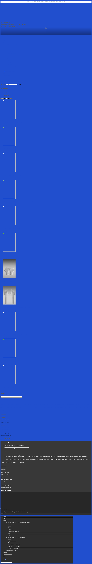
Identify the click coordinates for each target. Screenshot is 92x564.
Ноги (9, 55)
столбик (74, 407)
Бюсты (9, 47)
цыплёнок (83, 407)
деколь (63, 404)
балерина (18, 404)
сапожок (61, 407)
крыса (9, 407)
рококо (47, 407)
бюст (38, 404)
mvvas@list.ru (4, 429)
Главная (5, 38)
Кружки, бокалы (11, 62)
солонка (69, 407)
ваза (41, 404)
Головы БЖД (10, 51)
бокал (29, 404)
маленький (20, 407)
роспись (50, 407)
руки (54, 407)
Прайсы (4, 73)
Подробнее (6, 126)
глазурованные (45, 404)
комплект (86, 404)
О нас (4, 40)
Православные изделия (13, 66)
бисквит (25, 404)
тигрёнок (79, 407)
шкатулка (4, 410)
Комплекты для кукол (12, 53)
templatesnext (29, 512)
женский (72, 404)
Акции (4, 78)
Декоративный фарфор (10, 71)
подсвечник (34, 407)
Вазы (9, 60)
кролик (2, 407)
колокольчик (80, 404)
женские (69, 404)
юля (7, 410)
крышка (12, 407)
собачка (65, 407)
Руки (9, 57)
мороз (24, 407)
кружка (6, 407)
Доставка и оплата (7, 75)
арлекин (8, 404)
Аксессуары (10, 46)
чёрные (87, 407)
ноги (28, 407)
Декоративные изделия (13, 68)
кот (90, 404)
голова (52, 404)
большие (33, 404)
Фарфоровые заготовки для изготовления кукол (16, 44)
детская (66, 404)
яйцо (11, 410)
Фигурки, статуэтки (12, 69)
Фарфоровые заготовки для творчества (14, 58)
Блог (4, 77)
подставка (42, 407)
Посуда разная (11, 64)
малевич (16, 407)
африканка (13, 404)
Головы (9, 49)
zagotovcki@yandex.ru (6, 427)
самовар (58, 407)
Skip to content (4, 35)
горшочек (57, 404)
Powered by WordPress (6, 512)
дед (60, 404)
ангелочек (3, 404)
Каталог (5, 42)
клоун (75, 404)
